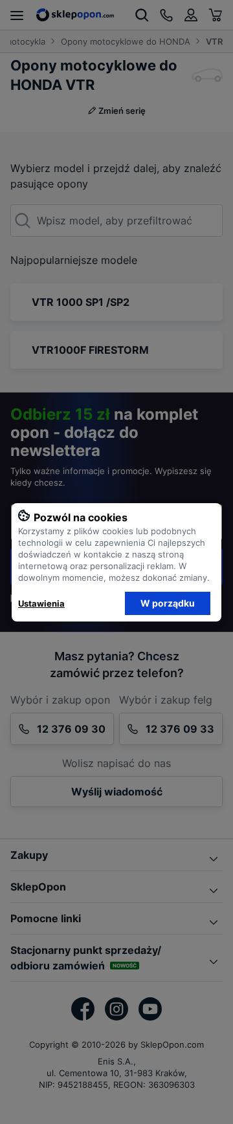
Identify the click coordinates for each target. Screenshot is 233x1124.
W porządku (167, 603)
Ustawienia (41, 603)
